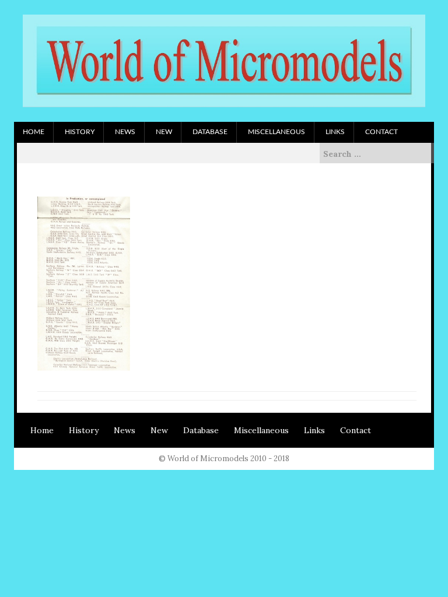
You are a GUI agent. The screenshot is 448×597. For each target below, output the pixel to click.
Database (210, 131)
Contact (381, 131)
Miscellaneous (276, 131)
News (125, 131)
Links (335, 131)
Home (33, 131)
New (164, 131)
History (79, 131)
